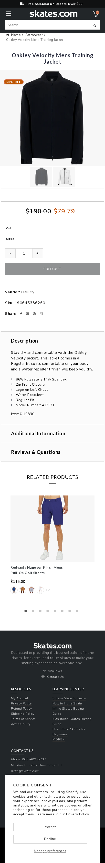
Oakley (27, 292)
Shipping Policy (22, 714)
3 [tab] (41, 612)
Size (9, 239)
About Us (55, 671)
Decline (50, 839)
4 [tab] (48, 612)
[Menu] (8, 13)
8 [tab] (78, 612)
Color (10, 228)
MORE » (58, 739)
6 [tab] (63, 612)
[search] (52, 25)
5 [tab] (56, 612)
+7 (48, 590)
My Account (19, 698)
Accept (50, 827)
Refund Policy (21, 708)
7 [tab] (70, 612)
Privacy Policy (77, 814)
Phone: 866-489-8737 (28, 759)
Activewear (34, 35)
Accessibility (20, 724)
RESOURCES (21, 689)
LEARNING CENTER (68, 689)
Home (16, 35)
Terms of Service (23, 719)
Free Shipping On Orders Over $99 (54, 4)
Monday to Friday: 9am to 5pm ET (36, 765)
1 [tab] (26, 612)
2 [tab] (34, 612)
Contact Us (55, 677)
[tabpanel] (52, 547)
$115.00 (17, 581)
